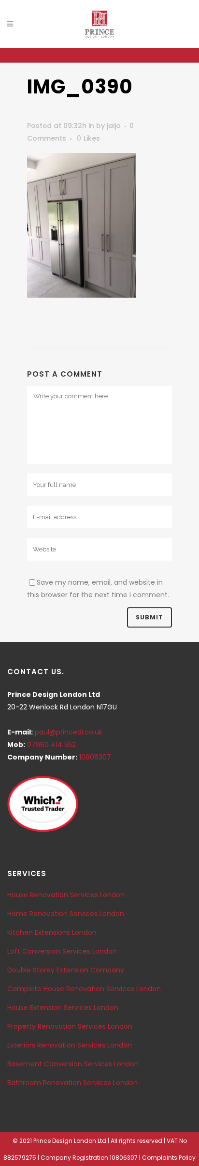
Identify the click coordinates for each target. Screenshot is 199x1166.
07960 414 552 (51, 744)
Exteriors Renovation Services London (69, 1045)
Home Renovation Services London (65, 913)
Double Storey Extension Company (65, 970)
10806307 (95, 757)
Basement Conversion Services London (73, 1064)
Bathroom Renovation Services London (72, 1082)
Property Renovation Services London (69, 1026)
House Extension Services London (62, 1007)
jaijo (114, 126)
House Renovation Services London (66, 895)
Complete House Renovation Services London (84, 989)
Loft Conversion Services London (62, 951)
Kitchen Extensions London (52, 932)
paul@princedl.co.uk (68, 732)
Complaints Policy (169, 1157)
